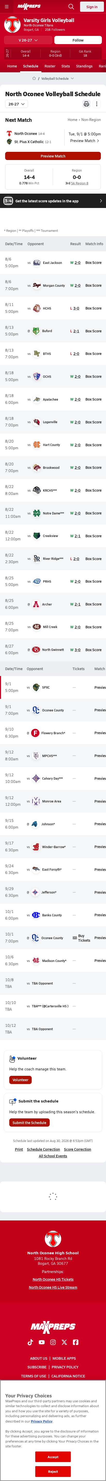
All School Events (53, 1156)
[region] (53, 1430)
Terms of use (33, 1375)
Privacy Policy (65, 1366)
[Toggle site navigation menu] (6, 6)
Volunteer (20, 1079)
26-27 (13, 103)
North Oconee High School (53, 1253)
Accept (53, 1456)
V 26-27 (25, 40)
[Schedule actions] (97, 104)
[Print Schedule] (86, 104)
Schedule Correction (43, 1149)
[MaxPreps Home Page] (34, 78)
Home (12, 65)
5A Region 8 (79, 183)
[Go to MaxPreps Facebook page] (76, 1342)
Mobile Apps (64, 1358)
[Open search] (71, 6)
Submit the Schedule (29, 1122)
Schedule (30, 65)
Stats (65, 65)
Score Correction (77, 1149)
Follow (78, 40)
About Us (38, 1358)
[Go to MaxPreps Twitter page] (64, 1342)
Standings (84, 65)
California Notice (68, 1375)
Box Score (93, 262)
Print (19, 1149)
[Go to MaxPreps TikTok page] (30, 1342)
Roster (50, 65)
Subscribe (37, 1366)
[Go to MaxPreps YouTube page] (42, 1342)
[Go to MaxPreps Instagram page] (53, 1342)
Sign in (92, 6)
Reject (53, 1471)
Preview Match (53, 155)
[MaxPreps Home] (29, 6)
